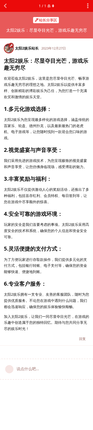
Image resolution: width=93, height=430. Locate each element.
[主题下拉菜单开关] (88, 6)
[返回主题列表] (5, 6)
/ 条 (45, 5)
